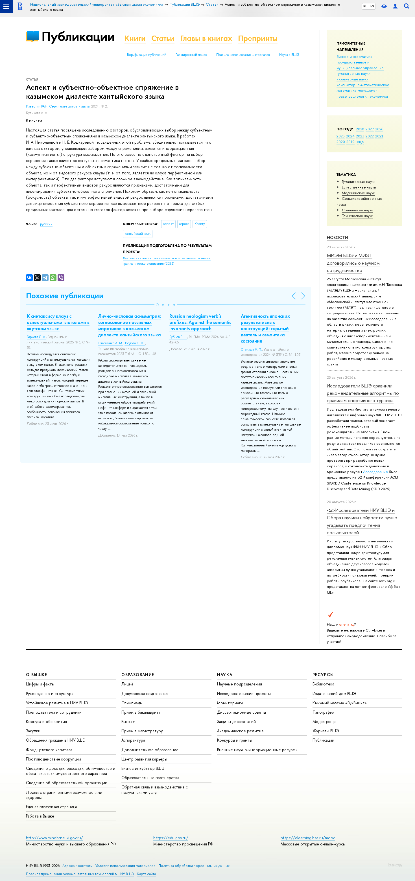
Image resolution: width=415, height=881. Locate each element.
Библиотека (323, 684)
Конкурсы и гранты (234, 740)
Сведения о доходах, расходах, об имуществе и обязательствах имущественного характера (70, 771)
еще (360, 141)
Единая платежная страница (51, 806)
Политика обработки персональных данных (194, 865)
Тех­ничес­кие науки (357, 215)
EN (372, 6)
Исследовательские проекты (244, 693)
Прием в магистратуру (142, 730)
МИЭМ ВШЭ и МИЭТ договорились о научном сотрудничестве (353, 262)
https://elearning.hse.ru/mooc (308, 837)
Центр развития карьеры (144, 759)
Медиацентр (324, 721)
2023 (360, 136)
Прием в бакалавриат (141, 712)
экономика (379, 96)
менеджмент (368, 90)
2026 (379, 129)
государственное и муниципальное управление (360, 65)
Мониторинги (230, 702)
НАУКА (225, 674)
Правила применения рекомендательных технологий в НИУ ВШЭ (80, 873)
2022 (370, 136)
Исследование (375, 471)
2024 (350, 136)
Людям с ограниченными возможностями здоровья (64, 795)
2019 (350, 141)
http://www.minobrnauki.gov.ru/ (54, 837)
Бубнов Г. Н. (178, 337)
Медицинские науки (358, 192)
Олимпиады (132, 702)
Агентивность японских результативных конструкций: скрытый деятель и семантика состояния (265, 328)
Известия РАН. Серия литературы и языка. (58, 106)
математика (346, 90)
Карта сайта (146, 873)
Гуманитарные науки (358, 181)
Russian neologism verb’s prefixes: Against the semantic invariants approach (200, 322)
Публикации (78, 36)
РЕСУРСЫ (323, 674)
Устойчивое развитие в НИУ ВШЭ (57, 702)
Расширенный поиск (191, 54)
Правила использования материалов (243, 54)
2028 (360, 129)
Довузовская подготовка (144, 693)
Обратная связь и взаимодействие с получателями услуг (154, 789)
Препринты (258, 38)
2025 (341, 136)
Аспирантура (133, 740)
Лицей (127, 684)
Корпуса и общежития (46, 721)
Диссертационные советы (241, 712)
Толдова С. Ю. (134, 343)
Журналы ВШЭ (326, 730)
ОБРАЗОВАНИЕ (137, 674)
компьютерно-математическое (363, 84)
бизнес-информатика (354, 56)
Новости (337, 237)
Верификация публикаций (146, 54)
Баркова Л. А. (36, 337)
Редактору (395, 865)
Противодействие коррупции (53, 759)
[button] (157, 305)
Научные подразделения (239, 684)
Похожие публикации (65, 296)
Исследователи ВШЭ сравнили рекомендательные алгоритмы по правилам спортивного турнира (363, 393)
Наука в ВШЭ (289, 54)
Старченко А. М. (110, 343)
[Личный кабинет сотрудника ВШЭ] (395, 6)
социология (358, 96)
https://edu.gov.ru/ (170, 837)
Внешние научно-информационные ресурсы (257, 749)
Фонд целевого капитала (49, 749)
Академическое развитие (240, 730)
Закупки (33, 730)
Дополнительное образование (149, 749)
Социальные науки (357, 209)
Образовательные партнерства (150, 777)
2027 (370, 129)
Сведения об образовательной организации (66, 782)
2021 (379, 136)
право (342, 96)
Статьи (162, 38)
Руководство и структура (49, 693)
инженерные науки (352, 79)
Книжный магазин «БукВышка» (340, 702)
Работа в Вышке (40, 816)
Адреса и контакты (77, 865)
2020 (341, 141)
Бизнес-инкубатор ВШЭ (143, 768)
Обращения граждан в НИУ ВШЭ (56, 740)
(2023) (167, 261)
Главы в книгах (206, 38)
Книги (135, 38)
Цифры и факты (40, 684)
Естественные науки (359, 187)
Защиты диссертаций (236, 721)
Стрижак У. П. (251, 349)
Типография (323, 712)
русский (46, 224)
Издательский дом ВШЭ (334, 693)
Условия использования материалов (125, 865)
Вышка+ (128, 721)
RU (365, 6)
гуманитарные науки (353, 73)
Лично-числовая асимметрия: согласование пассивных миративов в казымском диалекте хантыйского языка (129, 325)
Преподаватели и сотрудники (54, 712)
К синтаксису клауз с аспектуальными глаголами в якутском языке (58, 322)
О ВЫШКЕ (36, 674)
